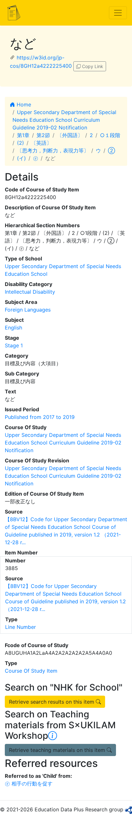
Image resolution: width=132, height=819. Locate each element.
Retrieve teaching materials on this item (58, 750)
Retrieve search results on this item (52, 702)
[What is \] (52, 735)
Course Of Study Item (31, 671)
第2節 (43, 135)
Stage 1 (14, 345)
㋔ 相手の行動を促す (29, 783)
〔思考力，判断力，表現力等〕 (53, 150)
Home (23, 104)
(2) (20, 143)
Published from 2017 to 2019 (40, 417)
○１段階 (110, 135)
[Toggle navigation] (118, 12)
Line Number (20, 627)
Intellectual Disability (30, 292)
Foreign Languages (28, 309)
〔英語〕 (41, 143)
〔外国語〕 (70, 135)
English (13, 327)
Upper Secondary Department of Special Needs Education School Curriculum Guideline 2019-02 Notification (64, 120)
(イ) (21, 158)
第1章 (23, 135)
